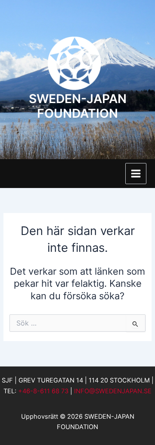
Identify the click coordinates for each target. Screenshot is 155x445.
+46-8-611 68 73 (43, 391)
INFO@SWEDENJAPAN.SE (113, 391)
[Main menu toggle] (135, 173)
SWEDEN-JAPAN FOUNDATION (78, 106)
